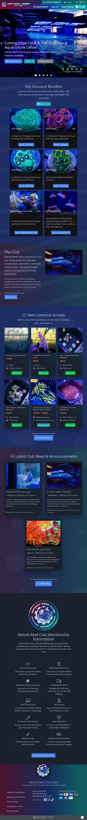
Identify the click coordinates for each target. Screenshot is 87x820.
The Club (12, 297)
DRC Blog (45, 583)
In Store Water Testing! (59, 491)
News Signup (68, 7)
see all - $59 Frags (26, 186)
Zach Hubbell (30, 495)
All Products (44, 437)
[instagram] (80, 6)
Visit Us (54, 7)
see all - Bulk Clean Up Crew (26, 232)
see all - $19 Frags (26, 144)
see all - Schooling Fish (61, 232)
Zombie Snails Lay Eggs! (18, 491)
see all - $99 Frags (61, 186)
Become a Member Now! (43, 755)
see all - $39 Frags (61, 144)
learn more (44, 104)
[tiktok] (83, 6)
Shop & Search (14, 61)
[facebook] (77, 6)
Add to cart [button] (17, 373)
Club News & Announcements (23, 512)
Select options (43, 425)
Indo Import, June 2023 (39, 549)
